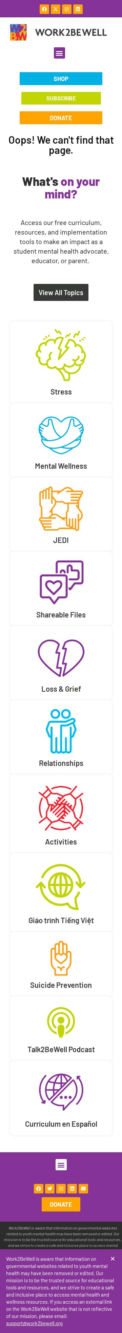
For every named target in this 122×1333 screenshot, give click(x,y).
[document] (61, 666)
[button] (112, 1258)
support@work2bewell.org (34, 1323)
